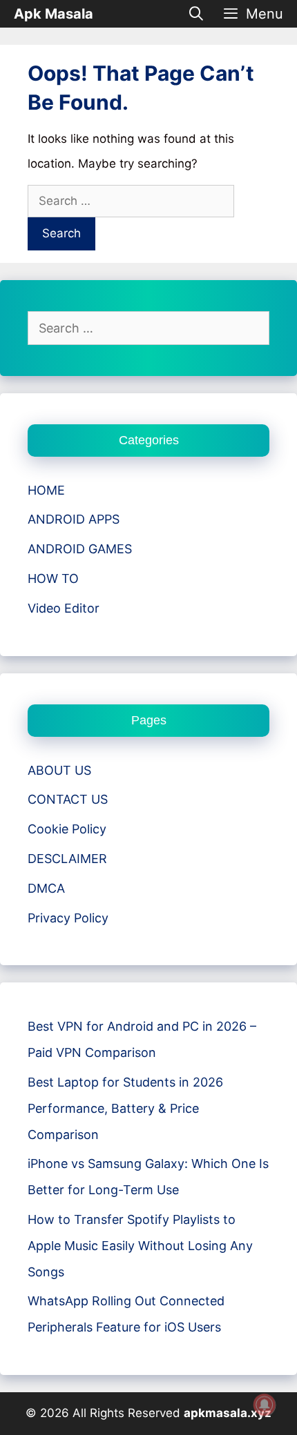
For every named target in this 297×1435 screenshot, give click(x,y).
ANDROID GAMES (80, 549)
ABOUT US (59, 770)
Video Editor (63, 608)
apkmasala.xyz (227, 1413)
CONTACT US (68, 799)
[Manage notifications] (264, 1405)
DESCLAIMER (67, 858)
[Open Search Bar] (197, 14)
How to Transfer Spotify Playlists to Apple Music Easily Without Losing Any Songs (140, 1245)
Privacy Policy (68, 918)
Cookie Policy (67, 829)
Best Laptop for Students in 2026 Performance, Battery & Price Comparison (125, 1108)
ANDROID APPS (73, 519)
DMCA (46, 888)
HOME (46, 490)
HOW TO (53, 578)
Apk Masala (53, 14)
